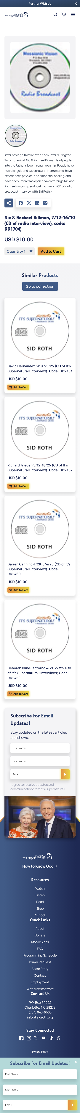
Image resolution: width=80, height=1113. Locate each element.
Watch (40, 888)
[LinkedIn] (37, 203)
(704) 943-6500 (40, 1012)
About (40, 928)
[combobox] (19, 251)
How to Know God (37, 866)
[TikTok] (51, 1038)
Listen (40, 895)
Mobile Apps (40, 942)
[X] (29, 203)
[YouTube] (43, 1038)
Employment (40, 982)
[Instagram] (29, 1038)
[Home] (16, 14)
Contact (40, 975)
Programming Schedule (40, 955)
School (40, 915)
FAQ (40, 948)
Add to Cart (51, 251)
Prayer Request (40, 962)
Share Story (40, 969)
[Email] (45, 203)
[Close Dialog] (76, 1062)
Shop (40, 908)
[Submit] (65, 774)
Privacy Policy (40, 1052)
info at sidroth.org (40, 1017)
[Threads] (58, 1038)
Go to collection (40, 286)
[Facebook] (21, 203)
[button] (76, 3)
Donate (40, 935)
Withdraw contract (40, 989)
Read (40, 902)
